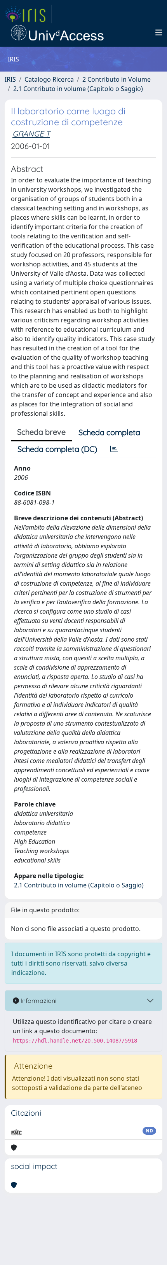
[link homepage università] (57, 32)
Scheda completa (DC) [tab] (57, 449)
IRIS (10, 79)
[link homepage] (28, 14)
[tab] (114, 449)
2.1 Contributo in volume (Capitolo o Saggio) (78, 88)
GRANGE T (31, 133)
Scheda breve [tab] (41, 432)
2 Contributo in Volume (116, 79)
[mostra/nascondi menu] (158, 33)
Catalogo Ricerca (49, 79)
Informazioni (37, 1000)
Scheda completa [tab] (109, 432)
